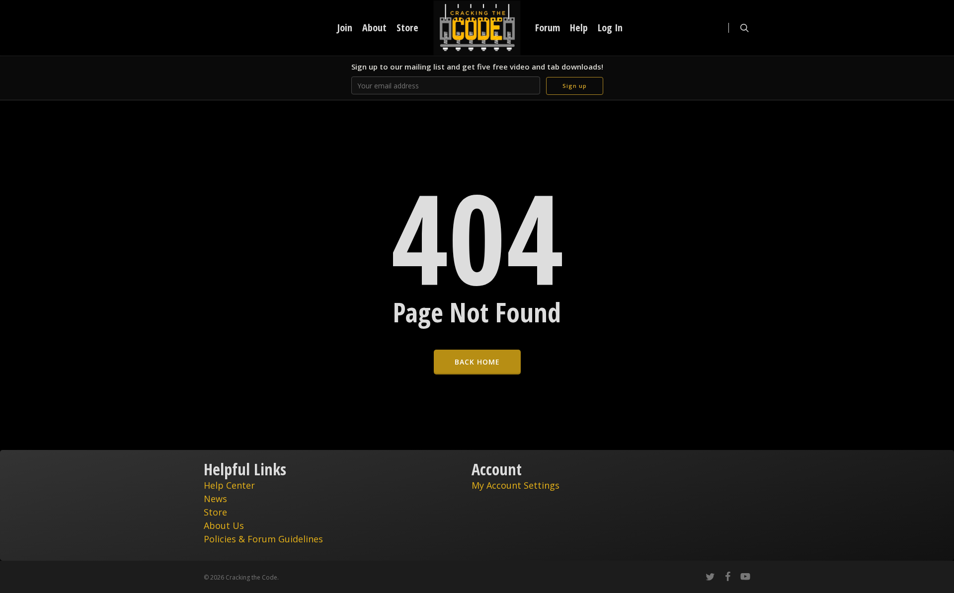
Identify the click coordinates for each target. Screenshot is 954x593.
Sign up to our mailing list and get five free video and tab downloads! (477, 67)
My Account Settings (515, 485)
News (215, 499)
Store (215, 512)
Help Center (229, 485)
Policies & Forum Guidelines (263, 539)
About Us (224, 525)
